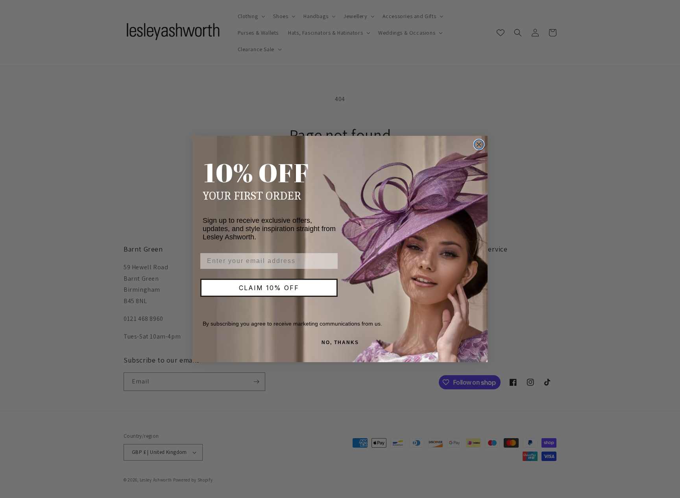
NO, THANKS (340, 342)
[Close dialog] (479, 144)
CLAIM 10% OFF (269, 288)
